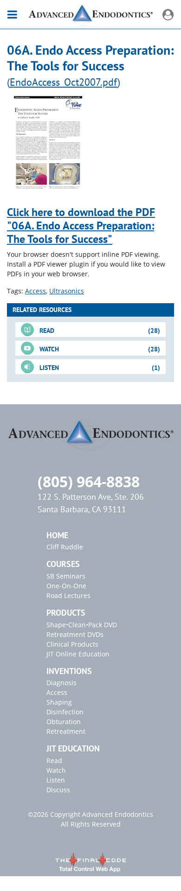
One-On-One (66, 585)
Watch (56, 770)
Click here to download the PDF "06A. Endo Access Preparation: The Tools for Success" (81, 225)
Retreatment (65, 731)
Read (54, 760)
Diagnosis (61, 682)
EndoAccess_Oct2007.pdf (63, 82)
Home (57, 535)
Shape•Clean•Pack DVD (81, 624)
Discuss (58, 789)
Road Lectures (68, 595)
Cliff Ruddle (64, 546)
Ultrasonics (66, 290)
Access (35, 290)
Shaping (59, 702)
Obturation (63, 721)
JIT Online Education (78, 653)
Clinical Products (72, 644)
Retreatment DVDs (74, 634)
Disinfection (65, 711)
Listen (55, 780)
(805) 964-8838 (89, 481)
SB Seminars (65, 576)
